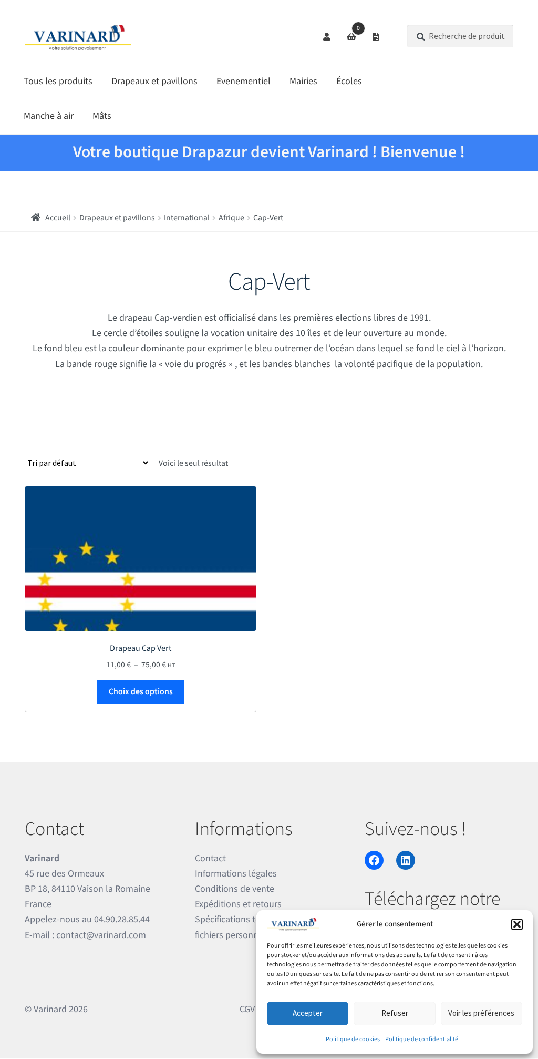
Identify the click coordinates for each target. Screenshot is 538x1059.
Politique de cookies (353, 1039)
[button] (517, 924)
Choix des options (141, 691)
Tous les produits (58, 81)
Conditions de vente (234, 888)
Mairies (303, 81)
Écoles (349, 81)
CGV (247, 1009)
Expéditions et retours (238, 904)
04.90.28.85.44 (122, 919)
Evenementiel (243, 81)
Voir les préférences (481, 1013)
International (187, 217)
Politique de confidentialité (421, 1039)
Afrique (231, 217)
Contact (210, 858)
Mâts (101, 116)
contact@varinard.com (101, 935)
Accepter (308, 1013)
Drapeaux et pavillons (154, 81)
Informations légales (236, 873)
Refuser (394, 1013)
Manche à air (49, 116)
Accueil (57, 217)
